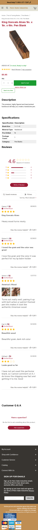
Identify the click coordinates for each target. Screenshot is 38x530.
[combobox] (28, 198)
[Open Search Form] (7, 8)
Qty (3, 78)
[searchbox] (12, 194)
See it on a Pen (8, 90)
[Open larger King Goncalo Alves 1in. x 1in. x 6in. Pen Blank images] (19, 45)
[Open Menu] (2, 8)
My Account (6, 449)
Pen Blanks (25, 15)
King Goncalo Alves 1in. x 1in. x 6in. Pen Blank (15, 18)
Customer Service (8, 460)
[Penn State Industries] (19, 8)
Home (3, 15)
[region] (19, 167)
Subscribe (30, 498)
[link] (11, 69)
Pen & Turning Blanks (13, 15)
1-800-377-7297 (22, 2)
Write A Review (19, 185)
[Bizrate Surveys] (13, 519)
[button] (30, 230)
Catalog (5, 465)
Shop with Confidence (10, 455)
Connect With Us (8, 470)
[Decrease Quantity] (4, 83)
